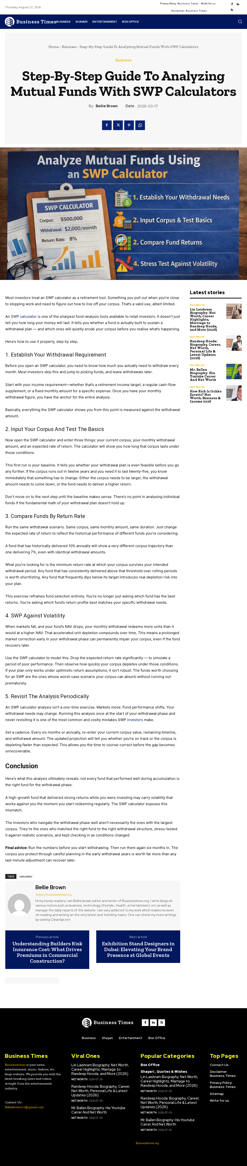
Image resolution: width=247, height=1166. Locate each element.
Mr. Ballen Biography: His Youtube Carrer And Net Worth (203, 375)
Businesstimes (15, 1065)
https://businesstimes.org (53, 895)
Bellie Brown (107, 106)
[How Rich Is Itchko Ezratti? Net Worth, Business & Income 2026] (234, 393)
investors (135, 719)
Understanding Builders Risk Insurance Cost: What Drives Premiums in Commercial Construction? (47, 952)
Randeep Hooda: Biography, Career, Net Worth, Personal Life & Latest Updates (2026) (205, 349)
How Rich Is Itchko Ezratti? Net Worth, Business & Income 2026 (205, 396)
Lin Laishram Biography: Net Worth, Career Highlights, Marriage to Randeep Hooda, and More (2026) (203, 319)
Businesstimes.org (147, 1143)
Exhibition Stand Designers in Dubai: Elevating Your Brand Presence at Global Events (138, 949)
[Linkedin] (238, 4)
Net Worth (197, 305)
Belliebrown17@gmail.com (24, 1107)
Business (69, 47)
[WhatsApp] (140, 125)
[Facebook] (232, 4)
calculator (26, 876)
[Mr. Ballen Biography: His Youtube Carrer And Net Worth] (234, 371)
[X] (118, 125)
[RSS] (232, 10)
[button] (240, 21)
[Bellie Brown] (20, 905)
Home (53, 47)
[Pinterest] (129, 125)
